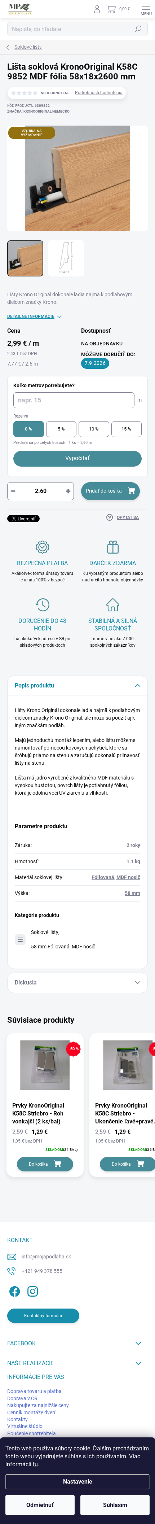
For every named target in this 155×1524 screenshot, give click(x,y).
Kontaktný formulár (43, 1315)
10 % (94, 429)
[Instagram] (31, 1290)
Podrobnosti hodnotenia (99, 92)
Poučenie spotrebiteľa (31, 1433)
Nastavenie (77, 1481)
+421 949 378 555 (42, 1271)
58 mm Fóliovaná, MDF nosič (63, 946)
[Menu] (146, 9)
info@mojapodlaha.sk (46, 1256)
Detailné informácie (30, 316)
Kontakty (17, 1419)
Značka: (38, 111)
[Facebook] (13, 1290)
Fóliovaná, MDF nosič (116, 877)
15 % (126, 429)
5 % (61, 429)
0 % (28, 429)
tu (35, 1464)
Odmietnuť (40, 1505)
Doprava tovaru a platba (34, 1391)
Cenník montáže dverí (31, 1412)
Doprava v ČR (22, 1398)
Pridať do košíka (104, 491)
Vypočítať (77, 458)
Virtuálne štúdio (25, 1426)
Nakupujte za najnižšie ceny (38, 1405)
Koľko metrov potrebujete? (44, 385)
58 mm (132, 893)
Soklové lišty (44, 932)
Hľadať (138, 28)
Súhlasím (115, 1505)
